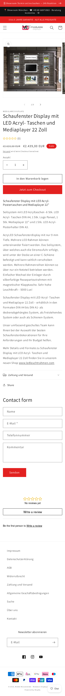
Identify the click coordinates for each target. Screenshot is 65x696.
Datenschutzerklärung (20, 559)
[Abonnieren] (54, 642)
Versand (6, 151)
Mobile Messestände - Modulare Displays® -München (36, 687)
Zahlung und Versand (20, 584)
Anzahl (7, 157)
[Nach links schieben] (24, 104)
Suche (10, 601)
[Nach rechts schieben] (40, 104)
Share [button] (10, 385)
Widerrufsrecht (16, 576)
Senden (14, 472)
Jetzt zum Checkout (32, 189)
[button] (5, 28)
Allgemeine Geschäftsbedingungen (28, 593)
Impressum (13, 550)
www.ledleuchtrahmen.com (36, 363)
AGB (9, 567)
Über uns (12, 610)
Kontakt (12, 618)
